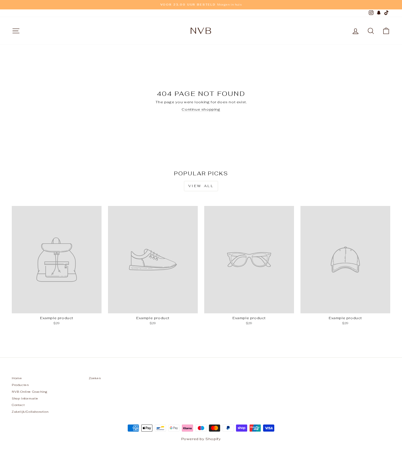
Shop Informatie (25, 398)
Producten (20, 385)
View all (201, 186)
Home (17, 378)
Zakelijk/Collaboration (30, 412)
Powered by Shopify (201, 439)
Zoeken (95, 378)
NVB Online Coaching (29, 392)
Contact (18, 405)
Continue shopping (201, 109)
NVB (201, 30)
